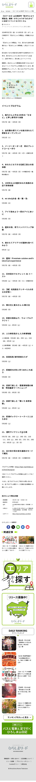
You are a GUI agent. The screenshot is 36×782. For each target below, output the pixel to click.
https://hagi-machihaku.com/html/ (21, 514)
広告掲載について (26, 758)
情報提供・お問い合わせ (11, 758)
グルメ (21, 26)
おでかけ (8, 11)
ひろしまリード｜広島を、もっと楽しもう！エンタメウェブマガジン (9, 5)
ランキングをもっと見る (18, 717)
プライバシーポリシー (23, 761)
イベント (9, 26)
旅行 (25, 26)
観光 (29, 26)
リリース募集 (10, 761)
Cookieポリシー (14, 764)
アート (4, 26)
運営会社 (24, 764)
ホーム (2, 11)
